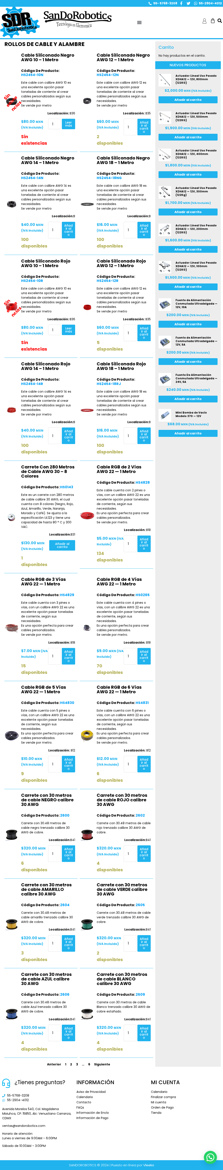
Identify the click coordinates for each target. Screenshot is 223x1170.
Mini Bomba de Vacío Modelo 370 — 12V (191, 414)
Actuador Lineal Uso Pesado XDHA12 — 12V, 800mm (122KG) (196, 79)
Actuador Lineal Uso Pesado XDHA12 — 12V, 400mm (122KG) (196, 154)
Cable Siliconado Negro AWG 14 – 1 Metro (47, 160)
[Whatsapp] (196, 3)
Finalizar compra (163, 1097)
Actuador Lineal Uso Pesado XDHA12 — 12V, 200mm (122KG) (196, 229)
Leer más (68, 124)
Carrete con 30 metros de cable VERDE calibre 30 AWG (122, 889)
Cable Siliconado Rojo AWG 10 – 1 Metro (45, 263)
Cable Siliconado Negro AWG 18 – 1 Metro (123, 160)
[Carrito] (212, 20)
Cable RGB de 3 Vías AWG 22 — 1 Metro (43, 581)
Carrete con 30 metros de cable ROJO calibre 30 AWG (122, 799)
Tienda (156, 1113)
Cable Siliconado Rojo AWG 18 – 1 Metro (121, 366)
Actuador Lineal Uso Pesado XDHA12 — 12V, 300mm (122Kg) (196, 191)
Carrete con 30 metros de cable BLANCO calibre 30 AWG (122, 979)
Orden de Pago (162, 1107)
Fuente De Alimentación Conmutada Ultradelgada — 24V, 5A (196, 378)
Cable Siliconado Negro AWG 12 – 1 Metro (123, 57)
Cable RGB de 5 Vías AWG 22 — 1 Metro (43, 689)
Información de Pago (92, 1118)
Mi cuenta (158, 1102)
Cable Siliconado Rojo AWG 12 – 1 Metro (121, 263)
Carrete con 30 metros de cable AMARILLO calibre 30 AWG (46, 889)
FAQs (80, 1107)
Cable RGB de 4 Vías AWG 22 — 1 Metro (119, 581)
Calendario (84, 1097)
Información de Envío (92, 1113)
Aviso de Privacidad (91, 1092)
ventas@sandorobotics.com (23, 1126)
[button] (139, 22)
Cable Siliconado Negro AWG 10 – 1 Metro (47, 57)
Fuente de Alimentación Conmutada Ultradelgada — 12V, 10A (196, 303)
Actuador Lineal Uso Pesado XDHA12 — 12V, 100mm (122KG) (196, 266)
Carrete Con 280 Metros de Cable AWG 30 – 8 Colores (47, 471)
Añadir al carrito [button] (144, 127)
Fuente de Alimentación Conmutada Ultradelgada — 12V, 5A (196, 341)
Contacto (83, 1102)
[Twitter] (188, 3)
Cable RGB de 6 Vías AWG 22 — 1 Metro (119, 689)
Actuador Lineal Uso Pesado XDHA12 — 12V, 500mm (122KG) (196, 116)
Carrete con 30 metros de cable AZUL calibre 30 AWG (46, 979)
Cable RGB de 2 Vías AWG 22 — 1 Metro (119, 469)
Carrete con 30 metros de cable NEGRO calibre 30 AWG (47, 799)
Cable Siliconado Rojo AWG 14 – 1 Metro (45, 366)
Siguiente (102, 1064)
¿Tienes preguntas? (40, 1082)
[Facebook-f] (181, 3)
